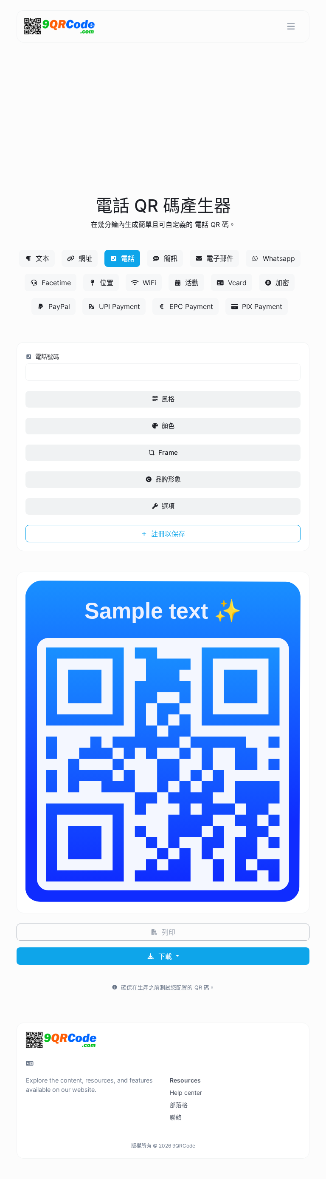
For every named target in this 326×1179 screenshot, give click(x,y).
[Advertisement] (163, 129)
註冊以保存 (167, 534)
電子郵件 (218, 258)
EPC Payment (190, 306)
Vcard (236, 282)
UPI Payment (118, 306)
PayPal (58, 306)
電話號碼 (46, 356)
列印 (167, 932)
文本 (41, 258)
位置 (105, 282)
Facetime (55, 282)
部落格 (179, 1104)
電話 (127, 258)
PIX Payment (261, 306)
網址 (84, 258)
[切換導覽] (291, 26)
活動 (191, 282)
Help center (186, 1092)
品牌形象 (167, 479)
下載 (165, 956)
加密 (281, 282)
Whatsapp (278, 258)
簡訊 (169, 258)
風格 (167, 399)
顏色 (167, 426)
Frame (167, 452)
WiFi (148, 282)
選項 (167, 506)
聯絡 (176, 1117)
